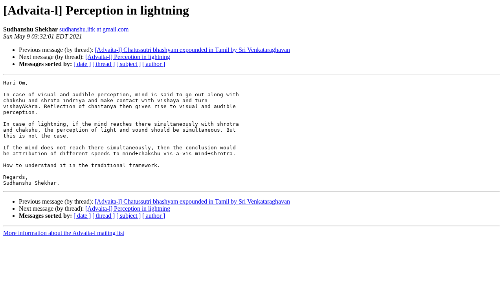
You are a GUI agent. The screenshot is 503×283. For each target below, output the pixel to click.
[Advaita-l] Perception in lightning (127, 56)
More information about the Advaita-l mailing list (63, 233)
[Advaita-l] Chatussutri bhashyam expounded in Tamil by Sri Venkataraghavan (192, 49)
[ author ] (153, 64)
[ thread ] (103, 64)
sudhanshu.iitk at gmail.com (94, 29)
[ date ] (82, 64)
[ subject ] (128, 64)
